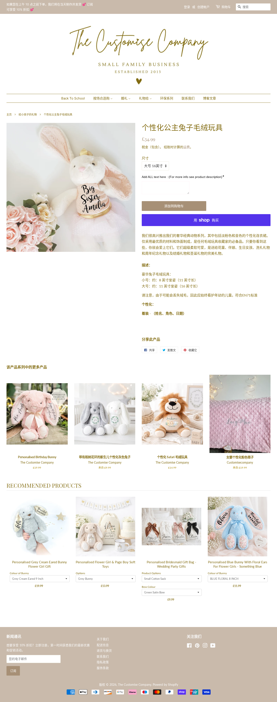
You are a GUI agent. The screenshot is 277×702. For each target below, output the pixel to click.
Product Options (151, 573)
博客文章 (209, 98)
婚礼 (124, 98)
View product (39, 531)
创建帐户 (203, 7)
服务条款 (103, 668)
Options (80, 573)
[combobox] (253, 6)
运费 (186, 147)
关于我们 (103, 639)
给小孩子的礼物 (28, 114)
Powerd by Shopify (165, 684)
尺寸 (145, 158)
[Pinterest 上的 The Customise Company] (197, 646)
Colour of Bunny (19, 573)
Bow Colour (148, 586)
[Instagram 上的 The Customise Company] (205, 646)
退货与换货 (104, 650)
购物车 (226, 7)
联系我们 (188, 98)
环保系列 (166, 98)
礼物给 (144, 98)
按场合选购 (101, 98)
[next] (266, 552)
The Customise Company (134, 684)
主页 (9, 114)
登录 (187, 7)
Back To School (73, 98)
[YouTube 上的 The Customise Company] (212, 646)
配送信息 (103, 645)
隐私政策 (103, 662)
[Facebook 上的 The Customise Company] (189, 646)
